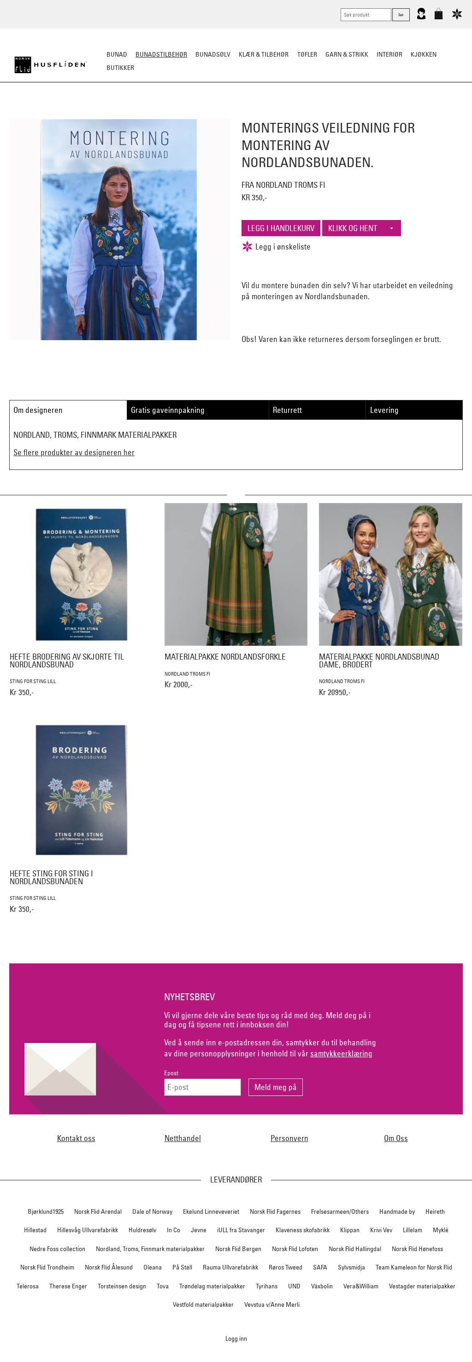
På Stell (182, 1267)
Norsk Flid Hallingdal (355, 1249)
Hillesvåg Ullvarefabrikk (87, 1230)
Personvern (289, 1138)
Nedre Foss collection (57, 1249)
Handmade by (397, 1211)
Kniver (357, 113)
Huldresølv (142, 1230)
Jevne (198, 1230)
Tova (163, 1286)
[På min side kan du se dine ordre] (421, 17)
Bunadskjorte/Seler (111, 113)
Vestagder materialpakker (422, 1286)
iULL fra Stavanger (241, 1230)
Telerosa (28, 1286)
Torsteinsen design (122, 1286)
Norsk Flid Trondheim (47, 1267)
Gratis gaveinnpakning (168, 410)
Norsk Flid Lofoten (295, 1249)
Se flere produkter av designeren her (74, 452)
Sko (65, 113)
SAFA (320, 1267)
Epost (171, 1073)
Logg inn (236, 1338)
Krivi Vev (381, 1230)
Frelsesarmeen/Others (340, 1211)
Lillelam (412, 1230)
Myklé (440, 1230)
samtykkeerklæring (341, 1053)
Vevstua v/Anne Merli (272, 1304)
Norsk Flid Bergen (238, 1249)
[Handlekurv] (438, 17)
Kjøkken (424, 54)
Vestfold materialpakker (203, 1304)
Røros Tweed (285, 1267)
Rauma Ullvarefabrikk (230, 1267)
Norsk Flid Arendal (98, 1211)
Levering (384, 410)
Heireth (435, 1211)
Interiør (389, 54)
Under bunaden (314, 113)
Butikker (120, 68)
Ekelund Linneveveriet (211, 1211)
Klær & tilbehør (264, 54)
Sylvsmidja (351, 1267)
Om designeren (38, 410)
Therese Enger (68, 1286)
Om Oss (396, 1138)
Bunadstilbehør (161, 54)
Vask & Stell (394, 113)
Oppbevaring (209, 113)
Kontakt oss (76, 1138)
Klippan (350, 1230)
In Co (173, 1230)
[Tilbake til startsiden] (50, 65)
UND (294, 1286)
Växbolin (322, 1286)
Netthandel (183, 1138)
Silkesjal (165, 113)
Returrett (287, 410)
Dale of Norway (152, 1211)
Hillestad (35, 1230)
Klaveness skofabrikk (303, 1230)
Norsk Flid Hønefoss (417, 1249)
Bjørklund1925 (46, 1211)
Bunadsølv (212, 54)
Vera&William (360, 1286)
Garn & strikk (346, 54)
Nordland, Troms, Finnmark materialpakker (150, 1249)
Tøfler (307, 54)
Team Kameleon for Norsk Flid (414, 1267)
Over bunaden (259, 113)
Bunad (116, 54)
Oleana (152, 1267)
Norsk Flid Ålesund (109, 1267)
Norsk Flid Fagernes (275, 1211)
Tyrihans (266, 1286)
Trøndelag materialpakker (212, 1286)
